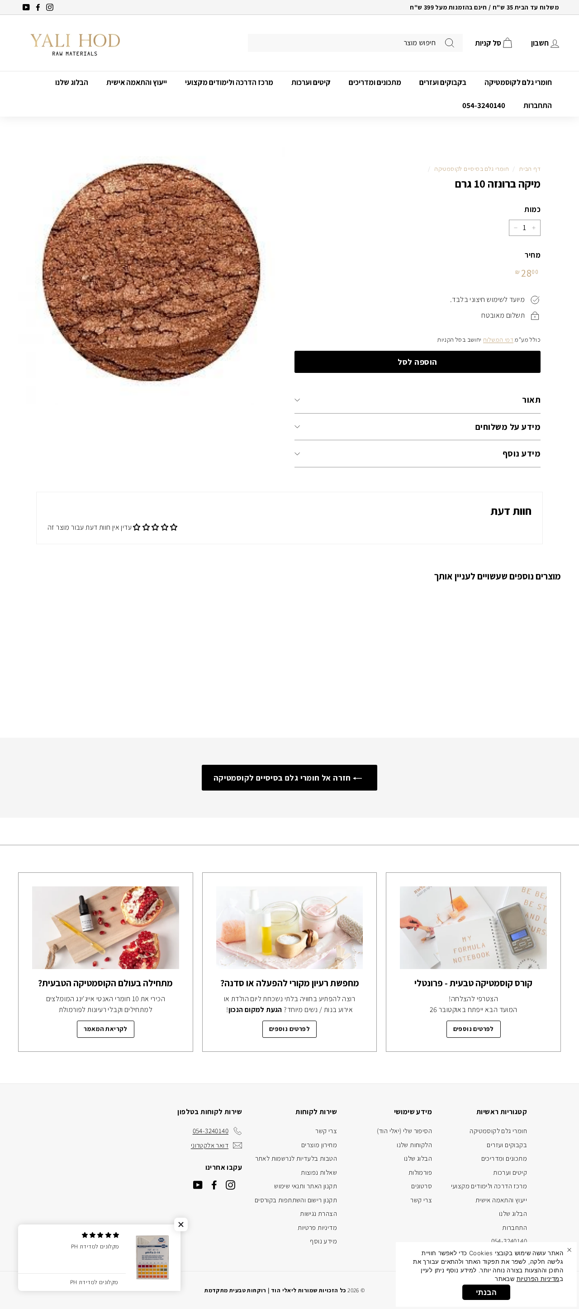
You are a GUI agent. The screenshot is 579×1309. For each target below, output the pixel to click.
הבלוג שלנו (71, 82)
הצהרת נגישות (318, 1213)
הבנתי (486, 1292)
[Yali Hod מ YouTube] (198, 1185)
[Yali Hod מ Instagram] (230, 1185)
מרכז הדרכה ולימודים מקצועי (229, 82)
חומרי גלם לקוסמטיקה (518, 82)
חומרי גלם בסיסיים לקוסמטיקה (471, 169)
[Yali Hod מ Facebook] (214, 1185)
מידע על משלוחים (508, 426)
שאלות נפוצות (319, 1172)
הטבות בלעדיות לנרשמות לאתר (296, 1158)
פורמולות (420, 1172)
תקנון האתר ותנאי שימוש (305, 1186)
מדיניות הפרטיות (538, 1278)
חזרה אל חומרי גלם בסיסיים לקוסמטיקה (283, 777)
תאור (531, 399)
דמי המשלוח (498, 339)
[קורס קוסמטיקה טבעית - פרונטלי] (473, 927)
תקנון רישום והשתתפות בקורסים (296, 1200)
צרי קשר (421, 1200)
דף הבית (530, 169)
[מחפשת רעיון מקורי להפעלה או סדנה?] (289, 927)
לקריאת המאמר (106, 1029)
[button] (181, 1224)
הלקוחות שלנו (414, 1144)
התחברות (537, 105)
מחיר (533, 255)
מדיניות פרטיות (317, 1227)
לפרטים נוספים (473, 1029)
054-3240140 (483, 105)
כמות (532, 209)
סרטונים (421, 1186)
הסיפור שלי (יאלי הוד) (404, 1130)
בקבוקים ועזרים (442, 82)
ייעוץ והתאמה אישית (136, 82)
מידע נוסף (522, 453)
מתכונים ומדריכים (375, 82)
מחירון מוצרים (319, 1144)
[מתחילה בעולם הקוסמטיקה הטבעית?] (105, 927)
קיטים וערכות (311, 82)
